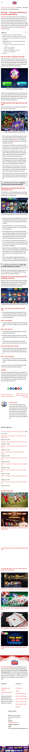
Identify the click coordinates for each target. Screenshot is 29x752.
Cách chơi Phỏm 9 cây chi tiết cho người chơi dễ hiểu (14, 628)
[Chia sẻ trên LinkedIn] (20, 388)
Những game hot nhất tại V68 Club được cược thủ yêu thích (14, 39)
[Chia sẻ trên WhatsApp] (8, 388)
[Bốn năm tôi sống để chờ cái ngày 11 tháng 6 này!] (14, 499)
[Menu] (2, 2)
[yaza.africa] (14, 2)
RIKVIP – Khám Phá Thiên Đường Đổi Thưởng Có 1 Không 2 (13, 452)
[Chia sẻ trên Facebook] (11, 388)
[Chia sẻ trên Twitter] (13, 388)
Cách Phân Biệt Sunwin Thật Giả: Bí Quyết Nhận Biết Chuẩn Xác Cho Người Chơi (14, 569)
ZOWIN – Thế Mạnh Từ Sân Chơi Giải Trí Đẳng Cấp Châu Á (14, 476)
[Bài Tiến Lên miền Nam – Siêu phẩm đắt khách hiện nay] (14, 599)
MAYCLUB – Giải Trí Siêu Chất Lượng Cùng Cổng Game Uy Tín (14, 446)
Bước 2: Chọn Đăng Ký (9, 47)
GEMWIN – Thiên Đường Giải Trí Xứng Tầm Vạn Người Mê (13, 470)
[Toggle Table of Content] (25, 33)
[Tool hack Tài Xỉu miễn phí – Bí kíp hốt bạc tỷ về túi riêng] (14, 638)
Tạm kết (5, 53)
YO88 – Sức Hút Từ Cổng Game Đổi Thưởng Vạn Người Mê (14, 482)
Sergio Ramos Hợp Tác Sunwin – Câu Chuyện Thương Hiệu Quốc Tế (13, 436)
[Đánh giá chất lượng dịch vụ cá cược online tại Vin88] (14, 580)
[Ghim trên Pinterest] (18, 388)
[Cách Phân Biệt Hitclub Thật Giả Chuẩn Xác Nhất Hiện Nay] (14, 539)
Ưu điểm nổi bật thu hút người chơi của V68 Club (14, 36)
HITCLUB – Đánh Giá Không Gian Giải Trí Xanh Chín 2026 (14, 441)
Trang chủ (3, 7)
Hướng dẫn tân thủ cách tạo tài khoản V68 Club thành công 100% (14, 42)
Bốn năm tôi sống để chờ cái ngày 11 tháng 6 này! (12, 431)
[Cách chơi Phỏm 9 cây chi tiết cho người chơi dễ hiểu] (14, 619)
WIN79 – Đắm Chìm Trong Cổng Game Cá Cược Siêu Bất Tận (14, 464)
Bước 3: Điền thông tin (9, 48)
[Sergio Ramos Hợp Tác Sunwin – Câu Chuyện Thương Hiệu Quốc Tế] (14, 518)
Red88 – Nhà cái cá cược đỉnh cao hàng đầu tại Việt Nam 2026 (22, 395)
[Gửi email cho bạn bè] (16, 388)
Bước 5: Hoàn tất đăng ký (10, 51)
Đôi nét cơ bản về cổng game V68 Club (12, 34)
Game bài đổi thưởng (6, 667)
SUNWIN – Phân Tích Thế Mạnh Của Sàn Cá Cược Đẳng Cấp (14, 458)
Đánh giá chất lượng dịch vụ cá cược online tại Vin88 (14, 589)
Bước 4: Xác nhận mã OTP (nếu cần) (12, 50)
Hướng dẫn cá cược (11, 7)
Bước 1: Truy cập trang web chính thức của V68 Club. (15, 45)
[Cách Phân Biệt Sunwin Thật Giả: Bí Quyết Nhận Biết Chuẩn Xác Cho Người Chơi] (14, 559)
